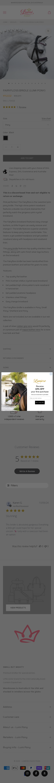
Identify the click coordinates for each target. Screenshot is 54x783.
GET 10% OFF (40, 402)
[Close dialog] (51, 374)
